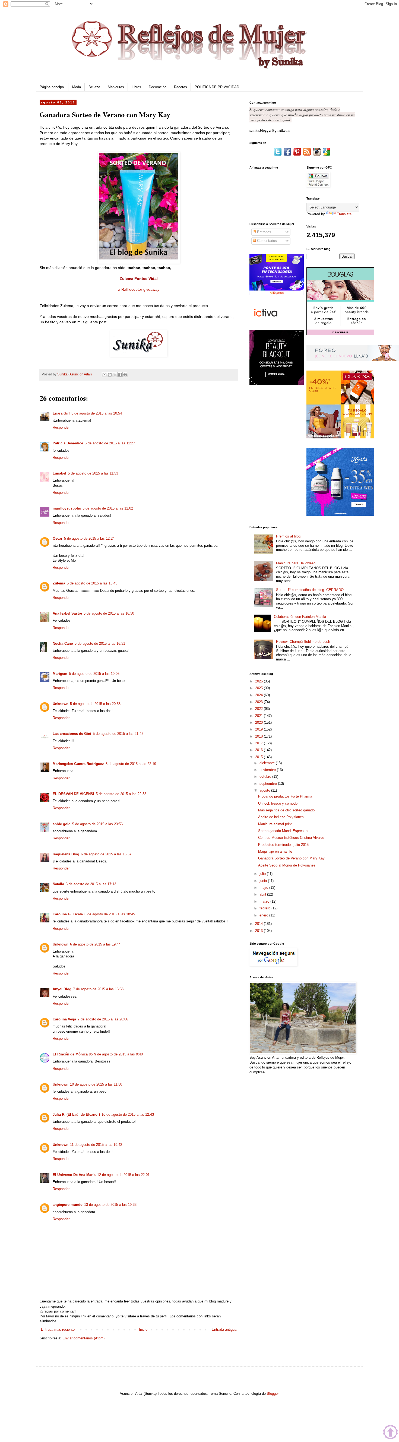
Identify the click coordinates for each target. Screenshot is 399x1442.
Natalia (58, 884)
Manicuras (116, 87)
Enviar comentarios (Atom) (83, 1338)
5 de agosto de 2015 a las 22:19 (131, 764)
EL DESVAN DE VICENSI (73, 794)
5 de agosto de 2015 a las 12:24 (89, 538)
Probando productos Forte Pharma (285, 796)
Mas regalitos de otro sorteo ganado (286, 810)
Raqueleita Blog (66, 854)
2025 (259, 688)
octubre (265, 776)
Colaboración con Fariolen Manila (300, 617)
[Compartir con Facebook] (120, 374)
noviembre (268, 770)
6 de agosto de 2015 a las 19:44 (95, 944)
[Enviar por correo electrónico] (104, 374)
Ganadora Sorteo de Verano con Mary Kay (291, 858)
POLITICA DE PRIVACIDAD (217, 87)
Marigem (60, 674)
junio (263, 881)
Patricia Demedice (68, 443)
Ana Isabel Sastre (67, 613)
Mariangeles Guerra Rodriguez (78, 764)
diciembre (267, 763)
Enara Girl (61, 413)
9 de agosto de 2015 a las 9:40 (118, 1054)
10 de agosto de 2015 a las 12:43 (128, 1114)
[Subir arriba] (390, 1433)
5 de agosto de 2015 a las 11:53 (93, 473)
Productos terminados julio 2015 (283, 845)
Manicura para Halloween (295, 563)
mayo (264, 888)
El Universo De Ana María (74, 1175)
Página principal (52, 87)
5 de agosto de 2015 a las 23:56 (97, 824)
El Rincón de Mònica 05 (73, 1054)
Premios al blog (288, 536)
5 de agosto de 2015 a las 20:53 (95, 704)
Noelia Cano (63, 643)
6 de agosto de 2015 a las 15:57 (106, 854)
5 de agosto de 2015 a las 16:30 (109, 613)
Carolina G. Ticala (68, 914)
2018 (259, 736)
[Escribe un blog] (109, 374)
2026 (259, 681)
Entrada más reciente (58, 1329)
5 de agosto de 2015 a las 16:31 (100, 643)
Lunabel (59, 473)
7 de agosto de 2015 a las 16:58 (98, 989)
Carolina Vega (64, 1019)
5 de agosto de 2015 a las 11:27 (110, 443)
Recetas (180, 87)
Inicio (143, 1329)
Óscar (57, 538)
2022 (259, 709)
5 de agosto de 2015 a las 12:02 (108, 508)
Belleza (94, 87)
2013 (259, 931)
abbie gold (62, 824)
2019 (259, 729)
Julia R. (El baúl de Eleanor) (76, 1114)
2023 (259, 702)
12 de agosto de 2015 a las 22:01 (123, 1175)
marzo (264, 901)
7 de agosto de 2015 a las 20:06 (103, 1019)
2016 (259, 750)
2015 (259, 757)
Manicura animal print (275, 824)
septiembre (268, 784)
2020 (259, 722)
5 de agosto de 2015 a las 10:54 (96, 413)
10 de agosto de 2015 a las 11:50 (96, 1084)
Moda (76, 87)
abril (263, 894)
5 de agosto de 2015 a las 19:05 (94, 674)
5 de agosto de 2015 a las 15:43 (92, 583)
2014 (259, 924)
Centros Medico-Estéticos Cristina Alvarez (291, 838)
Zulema (59, 583)
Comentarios (266, 241)
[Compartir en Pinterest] (125, 374)
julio (263, 874)
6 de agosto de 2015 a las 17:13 (91, 884)
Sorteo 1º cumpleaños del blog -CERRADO (310, 590)
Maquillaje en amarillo (275, 851)
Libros (136, 87)
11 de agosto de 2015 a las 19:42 (96, 1145)
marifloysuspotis (67, 508)
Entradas (263, 232)
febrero (265, 908)
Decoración (157, 87)
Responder (61, 427)
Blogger (272, 1394)
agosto (265, 790)
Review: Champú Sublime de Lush (303, 642)
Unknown (60, 704)
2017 (259, 743)
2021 (259, 716)
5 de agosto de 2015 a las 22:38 (121, 794)
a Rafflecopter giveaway (138, 289)
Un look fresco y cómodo (277, 803)
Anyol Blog (62, 989)
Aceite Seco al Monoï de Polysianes (286, 865)
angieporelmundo (68, 1205)
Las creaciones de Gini (72, 734)
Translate (344, 214)
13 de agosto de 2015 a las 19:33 (110, 1205)
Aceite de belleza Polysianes (281, 817)
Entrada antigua (224, 1329)
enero (264, 915)
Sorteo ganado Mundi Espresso (283, 831)
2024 (259, 695)
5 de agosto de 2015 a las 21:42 (118, 734)
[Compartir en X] (115, 374)
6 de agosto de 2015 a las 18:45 (109, 914)
